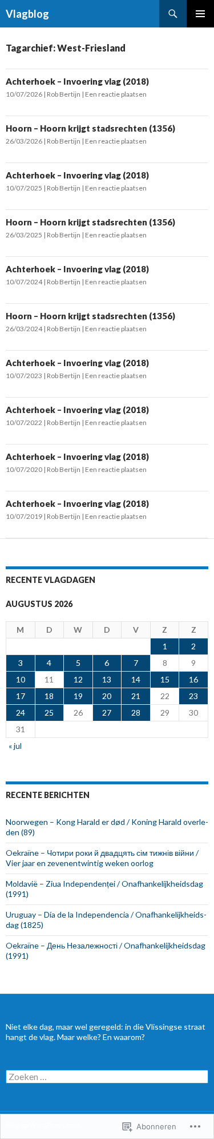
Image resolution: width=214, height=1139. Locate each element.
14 (135, 679)
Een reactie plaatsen (116, 94)
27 (106, 712)
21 (135, 696)
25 (49, 712)
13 (106, 679)
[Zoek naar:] (107, 1077)
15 (164, 679)
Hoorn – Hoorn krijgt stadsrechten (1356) (90, 128)
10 (20, 679)
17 (20, 696)
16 (193, 679)
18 (49, 696)
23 (193, 696)
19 (78, 696)
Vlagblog (27, 13)
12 (78, 679)
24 (20, 712)
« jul (15, 746)
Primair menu (200, 13)
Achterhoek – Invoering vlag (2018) (77, 81)
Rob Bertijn (63, 94)
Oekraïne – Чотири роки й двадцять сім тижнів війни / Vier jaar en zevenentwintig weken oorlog (102, 858)
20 (106, 696)
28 (135, 712)
